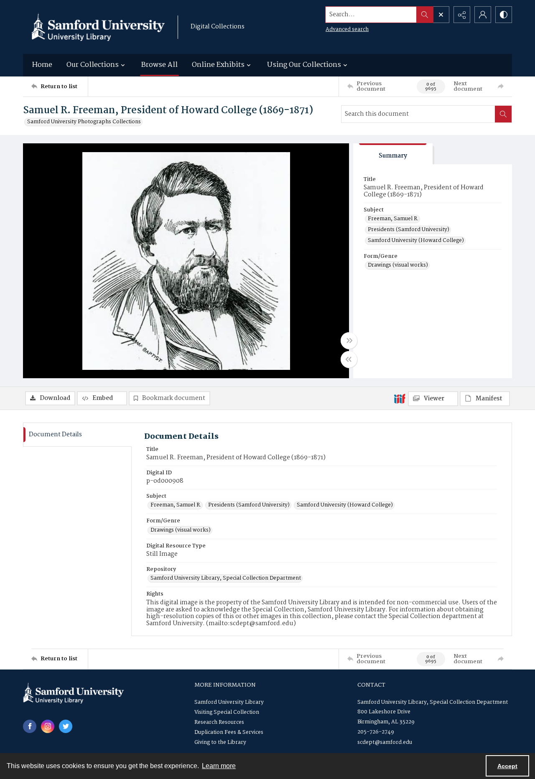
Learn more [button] (219, 765)
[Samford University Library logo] (98, 27)
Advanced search (347, 29)
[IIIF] (399, 398)
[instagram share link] (47, 726)
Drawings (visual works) (398, 265)
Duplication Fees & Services (228, 732)
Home (42, 65)
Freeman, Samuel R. (393, 219)
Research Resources (219, 722)
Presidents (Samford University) (408, 230)
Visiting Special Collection (226, 712)
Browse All (159, 65)
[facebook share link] (29, 726)
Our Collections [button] (92, 65)
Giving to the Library (220, 742)
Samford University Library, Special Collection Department (225, 578)
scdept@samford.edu (384, 742)
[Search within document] (503, 114)
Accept (507, 766)
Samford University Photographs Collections (84, 122)
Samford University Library (229, 702)
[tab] (393, 154)
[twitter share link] (65, 726)
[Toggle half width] (349, 359)
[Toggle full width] (349, 340)
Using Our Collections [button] (304, 65)
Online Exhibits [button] (218, 65)
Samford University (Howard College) (416, 241)
